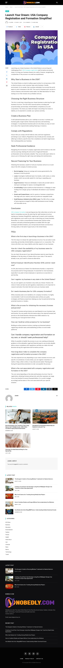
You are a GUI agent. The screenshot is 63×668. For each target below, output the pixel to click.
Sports (7, 549)
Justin (11, 22)
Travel (7, 554)
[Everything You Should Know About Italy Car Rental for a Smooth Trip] (45, 416)
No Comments (27, 22)
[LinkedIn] (6, 78)
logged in (16, 464)
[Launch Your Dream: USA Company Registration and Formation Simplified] (31, 47)
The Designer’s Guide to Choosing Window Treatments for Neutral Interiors (34, 479)
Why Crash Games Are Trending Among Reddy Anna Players (30, 494)
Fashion (7, 532)
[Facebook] (6, 72)
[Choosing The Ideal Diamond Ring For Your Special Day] (18, 440)
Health (7, 537)
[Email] (6, 85)
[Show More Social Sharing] (42, 26)
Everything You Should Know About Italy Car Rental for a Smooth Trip (43, 426)
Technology (8, 552)
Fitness (7, 534)
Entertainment (9, 529)
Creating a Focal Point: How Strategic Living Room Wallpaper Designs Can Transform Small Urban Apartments (33, 487)
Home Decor (8, 539)
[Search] (57, 2)
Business (7, 524)
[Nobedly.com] (31, 2)
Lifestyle (7, 544)
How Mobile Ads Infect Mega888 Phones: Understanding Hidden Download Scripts (35, 510)
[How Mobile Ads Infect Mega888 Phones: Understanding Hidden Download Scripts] (9, 511)
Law (6, 542)
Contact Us (39, 658)
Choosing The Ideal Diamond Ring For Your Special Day (16, 450)
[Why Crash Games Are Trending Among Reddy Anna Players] (9, 496)
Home (21, 658)
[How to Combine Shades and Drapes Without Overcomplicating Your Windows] (9, 504)
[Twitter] (6, 75)
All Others (7, 522)
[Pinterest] (6, 82)
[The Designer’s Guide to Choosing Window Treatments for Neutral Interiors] (9, 480)
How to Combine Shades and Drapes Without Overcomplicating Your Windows (34, 502)
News (7, 11)
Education (8, 527)
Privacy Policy (29, 658)
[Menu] (6, 2)
